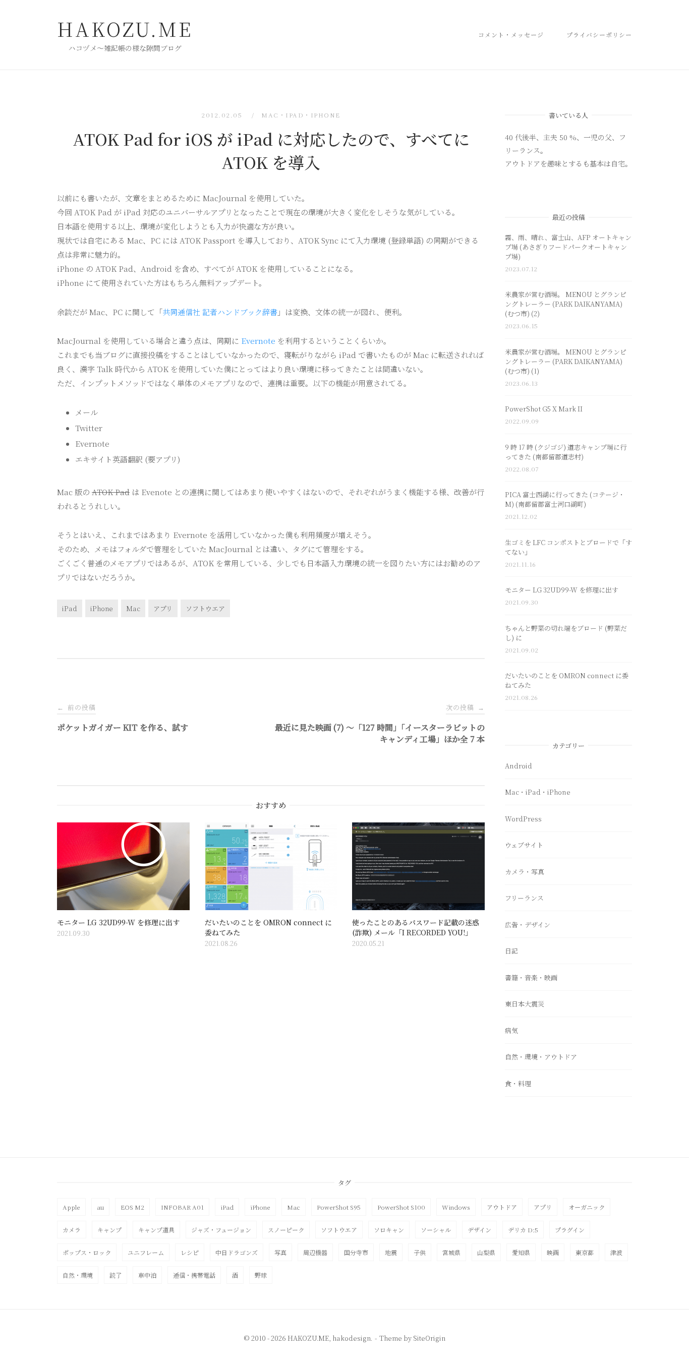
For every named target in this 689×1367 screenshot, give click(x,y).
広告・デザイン (527, 924)
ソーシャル (436, 1229)
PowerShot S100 (401, 1207)
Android (518, 765)
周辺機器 (315, 1252)
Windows (456, 1207)
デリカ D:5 (523, 1229)
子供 (420, 1252)
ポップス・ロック (87, 1252)
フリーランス (524, 898)
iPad (69, 608)
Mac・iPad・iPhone (300, 114)
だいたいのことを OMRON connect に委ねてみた (566, 680)
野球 (261, 1275)
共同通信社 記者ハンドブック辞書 (219, 312)
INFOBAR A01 (182, 1207)
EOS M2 (132, 1207)
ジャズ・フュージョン (221, 1229)
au (100, 1207)
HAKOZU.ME (125, 28)
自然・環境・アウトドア (541, 1056)
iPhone (101, 608)
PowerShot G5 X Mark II (544, 408)
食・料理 (518, 1083)
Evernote (258, 340)
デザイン (479, 1229)
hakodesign (351, 1338)
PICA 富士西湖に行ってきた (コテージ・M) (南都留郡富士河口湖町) (565, 499)
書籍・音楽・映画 (531, 977)
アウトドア (502, 1207)
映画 (553, 1252)
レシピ (190, 1252)
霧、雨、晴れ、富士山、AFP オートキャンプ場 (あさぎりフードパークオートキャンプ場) (568, 246)
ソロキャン (389, 1229)
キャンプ (109, 1229)
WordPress (523, 818)
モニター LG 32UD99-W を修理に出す (561, 590)
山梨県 (486, 1252)
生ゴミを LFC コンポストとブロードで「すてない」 (568, 547)
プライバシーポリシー (599, 34)
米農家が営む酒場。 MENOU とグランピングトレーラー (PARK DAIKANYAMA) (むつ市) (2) (565, 303)
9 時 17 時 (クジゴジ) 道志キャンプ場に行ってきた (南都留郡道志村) (565, 451)
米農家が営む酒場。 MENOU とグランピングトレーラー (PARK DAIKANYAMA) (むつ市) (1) (565, 361)
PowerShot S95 (339, 1207)
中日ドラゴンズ (236, 1252)
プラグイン (570, 1229)
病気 (511, 1030)
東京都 (585, 1252)
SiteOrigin (429, 1338)
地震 (391, 1252)
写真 (280, 1252)
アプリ (163, 608)
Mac (133, 608)
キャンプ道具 (156, 1229)
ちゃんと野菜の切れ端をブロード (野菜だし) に (566, 632)
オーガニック (586, 1207)
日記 (511, 951)
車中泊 (147, 1275)
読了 (115, 1275)
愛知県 (521, 1252)
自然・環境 (78, 1275)
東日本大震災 (524, 1003)
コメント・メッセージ (511, 34)
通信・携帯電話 (194, 1275)
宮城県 (451, 1252)
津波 (616, 1252)
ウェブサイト (524, 845)
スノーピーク (286, 1229)
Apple (71, 1207)
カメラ (72, 1229)
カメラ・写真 (524, 871)
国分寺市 (356, 1252)
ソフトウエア (205, 608)
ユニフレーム (146, 1252)
